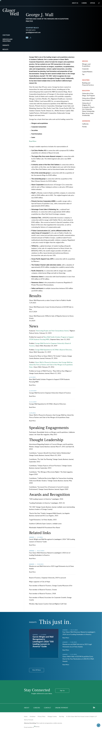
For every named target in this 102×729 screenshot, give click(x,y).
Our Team (6, 35)
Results (5, 49)
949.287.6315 (31, 30)
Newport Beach (32, 28)
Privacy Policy (41, 716)
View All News (36, 670)
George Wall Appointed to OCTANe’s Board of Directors (53, 350)
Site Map (61, 716)
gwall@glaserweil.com (33, 32)
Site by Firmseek (28, 719)
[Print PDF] (30, 38)
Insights (6, 45)
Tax (83, 74)
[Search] (99, 3)
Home (25, 716)
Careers (84, 3)
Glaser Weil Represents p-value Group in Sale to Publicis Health (50, 300)
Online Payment (61, 708)
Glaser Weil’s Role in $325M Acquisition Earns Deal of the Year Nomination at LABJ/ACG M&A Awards (78, 659)
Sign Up (62, 690)
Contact (47, 708)
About (26, 708)
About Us (75, 3)
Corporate (85, 69)
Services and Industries (7, 40)
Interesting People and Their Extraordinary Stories (52, 331)
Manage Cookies (52, 716)
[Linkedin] (94, 707)
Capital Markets (87, 71)
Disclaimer (32, 716)
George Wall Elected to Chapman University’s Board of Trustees (50, 393)
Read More (32, 385)
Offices (92, 3)
